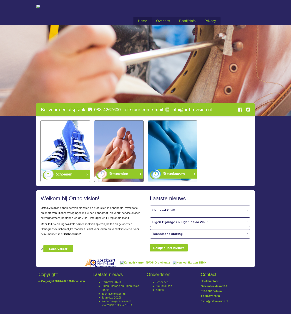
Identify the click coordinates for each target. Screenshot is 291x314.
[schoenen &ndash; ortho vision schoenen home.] (65, 151)
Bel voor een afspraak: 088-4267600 (81, 109)
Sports (160, 289)
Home (142, 21)
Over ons (163, 21)
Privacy (210, 21)
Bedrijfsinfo (187, 21)
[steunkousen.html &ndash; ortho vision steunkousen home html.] (172, 151)
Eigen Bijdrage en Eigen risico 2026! (180, 222)
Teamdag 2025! (111, 297)
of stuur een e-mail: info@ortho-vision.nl (168, 109)
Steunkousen (164, 286)
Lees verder (58, 249)
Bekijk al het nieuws (168, 248)
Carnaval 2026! (163, 210)
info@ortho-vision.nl (215, 301)
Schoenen (162, 282)
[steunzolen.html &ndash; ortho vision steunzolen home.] (119, 151)
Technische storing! (167, 234)
